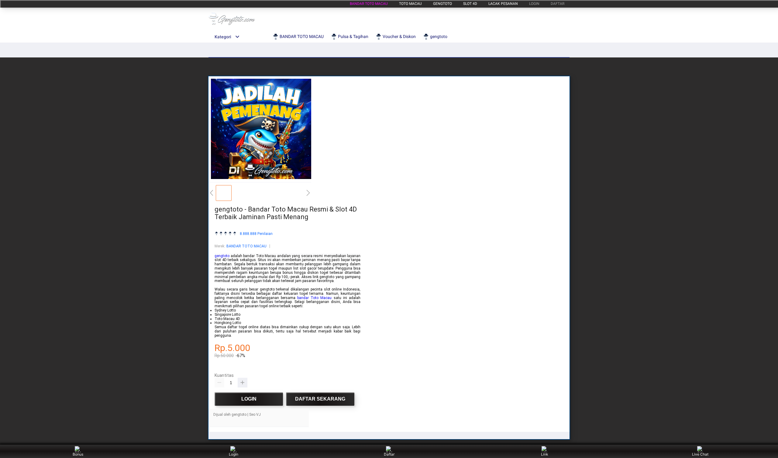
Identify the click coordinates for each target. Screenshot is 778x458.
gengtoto (442, 4)
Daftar (389, 454)
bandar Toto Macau (314, 298)
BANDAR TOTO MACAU (369, 4)
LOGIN (534, 4)
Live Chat (700, 454)
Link (544, 454)
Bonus (78, 454)
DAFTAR (557, 4)
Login (233, 454)
